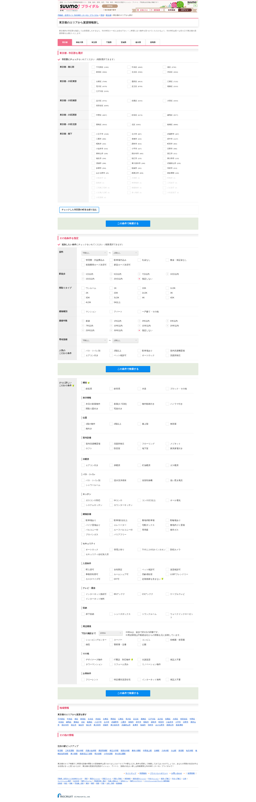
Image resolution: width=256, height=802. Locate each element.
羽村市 (150, 725)
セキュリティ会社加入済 (97, 554)
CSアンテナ (147, 594)
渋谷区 (98, 719)
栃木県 (138, 42)
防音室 (117, 448)
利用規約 (143, 773)
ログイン (185, 10)
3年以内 (145, 321)
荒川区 (128, 719)
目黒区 (168, 719)
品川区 (160, 719)
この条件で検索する (128, 223)
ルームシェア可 (121, 574)
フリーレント (92, 679)
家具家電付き (176, 448)
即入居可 (90, 569)
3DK (88, 297)
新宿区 (83, 719)
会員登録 (171, 10)
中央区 (69, 719)
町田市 (161, 722)
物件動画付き (148, 404)
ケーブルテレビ (177, 594)
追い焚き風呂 (176, 480)
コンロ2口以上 (149, 500)
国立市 (73, 725)
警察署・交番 (120, 644)
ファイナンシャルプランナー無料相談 (156, 781)
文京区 (90, 719)
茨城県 (123, 42)
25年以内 (90, 330)
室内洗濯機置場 (177, 350)
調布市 (153, 722)
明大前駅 (98, 754)
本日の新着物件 (93, 404)
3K (171, 293)
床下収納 (90, 614)
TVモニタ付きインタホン (153, 549)
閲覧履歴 (156, 10)
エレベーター (120, 525)
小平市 (178, 722)
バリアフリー (120, 534)
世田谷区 (183, 719)
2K (87, 293)
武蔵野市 (115, 722)
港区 (76, 719)
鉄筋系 (89, 388)
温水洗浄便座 (120, 480)
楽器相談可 (175, 569)
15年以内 (146, 325)
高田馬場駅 (103, 750)
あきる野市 (159, 725)
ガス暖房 (174, 465)
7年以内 (89, 325)
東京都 (108, 15)
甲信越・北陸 (79, 783)
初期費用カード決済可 (96, 265)
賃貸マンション (95, 778)
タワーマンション (94, 664)
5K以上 (117, 302)
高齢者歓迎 (147, 574)
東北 (65, 783)
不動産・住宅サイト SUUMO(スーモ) (70, 778)
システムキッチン (94, 505)
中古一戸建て (176, 778)
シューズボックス (122, 614)
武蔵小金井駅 (91, 750)
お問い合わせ (176, 773)
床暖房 (117, 465)
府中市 (138, 722)
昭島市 (146, 722)
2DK (116, 293)
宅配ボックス (148, 525)
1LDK (172, 288)
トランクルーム (149, 614)
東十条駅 (74, 754)
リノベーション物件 (151, 664)
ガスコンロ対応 (93, 500)
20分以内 (118, 279)
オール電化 (175, 500)
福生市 (81, 725)
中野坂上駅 (147, 750)
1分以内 (89, 274)
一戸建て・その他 (150, 311)
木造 (144, 388)
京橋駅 (156, 750)
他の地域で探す (109, 10)
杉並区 (61, 722)
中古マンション (153, 778)
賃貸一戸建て (117, 778)
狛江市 (88, 725)
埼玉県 (94, 42)
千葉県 (109, 42)
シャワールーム (93, 485)
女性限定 (118, 569)
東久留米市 (115, 725)
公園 (144, 644)
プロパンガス (92, 534)
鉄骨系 (117, 388)
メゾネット (175, 443)
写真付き (118, 408)
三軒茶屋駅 (69, 750)
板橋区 (89, 722)
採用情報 (191, 773)
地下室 (145, 448)
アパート (118, 311)
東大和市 (97, 725)
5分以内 (117, 274)
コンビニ (146, 640)
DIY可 (116, 579)
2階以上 (117, 350)
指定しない (147, 279)
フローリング (148, 443)
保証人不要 (175, 659)
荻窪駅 (60, 750)
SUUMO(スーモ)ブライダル (79, 7)
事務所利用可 (92, 574)
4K (143, 297)
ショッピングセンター (96, 640)
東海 (87, 783)
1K (115, 288)
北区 (83, 722)
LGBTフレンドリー (179, 574)
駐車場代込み (120, 260)
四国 (97, 783)
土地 (184, 778)
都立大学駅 (114, 750)
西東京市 (170, 725)
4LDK (88, 302)
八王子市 (98, 722)
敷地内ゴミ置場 (177, 525)
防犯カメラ (175, 549)
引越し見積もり (113, 781)
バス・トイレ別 (93, 350)
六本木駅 (165, 750)
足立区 (136, 719)
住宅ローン (124, 781)
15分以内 (90, 279)
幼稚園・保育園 (177, 640)
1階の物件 (90, 424)
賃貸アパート (106, 778)
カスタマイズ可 (93, 579)
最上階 (145, 424)
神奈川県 (79, 42)
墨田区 (113, 719)
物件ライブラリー (136, 781)
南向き (89, 428)
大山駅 (173, 750)
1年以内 (117, 321)
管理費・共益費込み (95, 260)
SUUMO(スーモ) (192, 3)
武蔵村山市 (126, 725)
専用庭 (145, 530)
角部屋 (173, 424)
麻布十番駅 (136, 750)
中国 (102, 783)
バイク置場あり (93, 525)
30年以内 (118, 330)
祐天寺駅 (189, 750)
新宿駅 (181, 750)
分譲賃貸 (146, 659)
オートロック (148, 355)
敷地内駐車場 (148, 520)
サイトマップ (130, 773)
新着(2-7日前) (120, 404)
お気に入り (143, 10)
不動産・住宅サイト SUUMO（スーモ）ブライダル (78, 15)
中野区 (192, 719)
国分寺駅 (79, 750)
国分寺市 (65, 725)
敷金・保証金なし (178, 260)
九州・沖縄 (110, 783)
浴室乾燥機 (147, 480)
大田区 (175, 719)
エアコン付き (92, 355)
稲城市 (143, 725)
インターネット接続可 (96, 594)
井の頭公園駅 (120, 754)
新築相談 (119, 783)
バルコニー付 (92, 530)
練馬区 (68, 722)
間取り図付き (92, 408)
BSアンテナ (119, 594)
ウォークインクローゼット (181, 615)
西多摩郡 (179, 725)
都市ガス (174, 530)
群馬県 (153, 42)
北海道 (60, 783)
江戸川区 (151, 719)
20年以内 (174, 325)
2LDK (144, 293)
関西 (92, 783)
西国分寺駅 (125, 750)
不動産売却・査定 (100, 781)
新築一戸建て (165, 778)
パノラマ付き (176, 404)
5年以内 (174, 321)
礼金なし (146, 260)
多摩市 (135, 725)
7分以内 (145, 274)
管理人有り (119, 549)
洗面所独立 (175, 355)
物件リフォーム (86, 781)
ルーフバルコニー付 (123, 530)
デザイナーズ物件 (94, 659)
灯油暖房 (146, 465)
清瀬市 (105, 725)
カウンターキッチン (123, 505)
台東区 (105, 719)
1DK (144, 288)
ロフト (89, 448)
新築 (88, 321)
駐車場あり (147, 350)
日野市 (185, 722)
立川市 (106, 722)
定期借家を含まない (151, 579)
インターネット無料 (95, 599)
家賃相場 (128, 778)
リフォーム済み (121, 664)
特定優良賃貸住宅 (122, 679)
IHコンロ (118, 500)
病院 (88, 644)
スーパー (118, 640)
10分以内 (174, 274)
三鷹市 (123, 722)
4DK (172, 297)
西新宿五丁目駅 (86, 754)
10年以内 (118, 325)
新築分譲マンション (139, 778)
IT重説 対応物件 (122, 659)
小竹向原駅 (108, 754)
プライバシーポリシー (159, 773)
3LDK (116, 297)
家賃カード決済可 (122, 265)
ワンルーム (91, 288)
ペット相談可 (120, 355)
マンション (91, 311)
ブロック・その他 (178, 388)
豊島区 (76, 722)
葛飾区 (143, 719)
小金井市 (169, 722)
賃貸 (102, 15)
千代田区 (61, 719)
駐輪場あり (175, 520)
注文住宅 (76, 781)
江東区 (120, 719)
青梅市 (131, 722)
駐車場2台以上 (121, 520)
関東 (70, 783)
